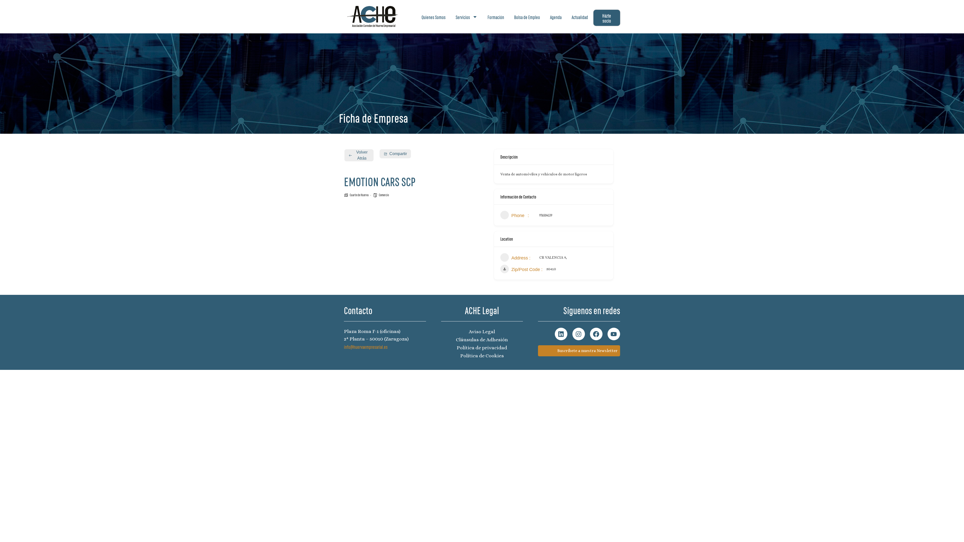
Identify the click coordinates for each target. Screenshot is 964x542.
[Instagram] (578, 334)
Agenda (556, 17)
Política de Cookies (482, 356)
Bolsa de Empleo (527, 17)
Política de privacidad (482, 348)
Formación (496, 17)
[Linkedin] (561, 334)
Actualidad (580, 17)
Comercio (384, 195)
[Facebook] (596, 334)
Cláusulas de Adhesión (482, 340)
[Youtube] (614, 334)
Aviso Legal (482, 331)
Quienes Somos (433, 17)
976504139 (545, 215)
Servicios (463, 17)
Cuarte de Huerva (359, 195)
